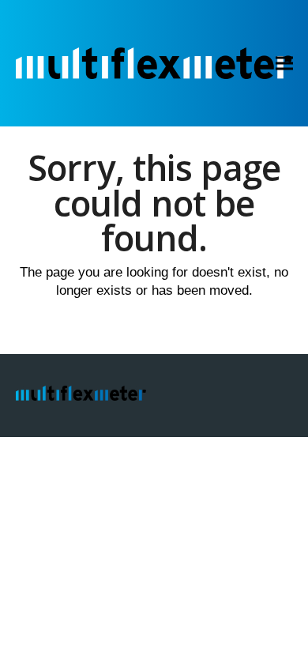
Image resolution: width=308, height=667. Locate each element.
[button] (284, 63)
